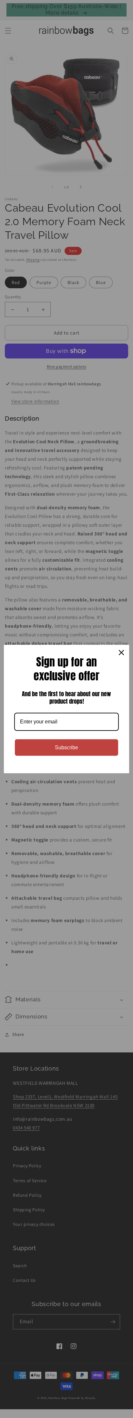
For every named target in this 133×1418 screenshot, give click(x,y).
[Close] (121, 652)
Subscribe (66, 747)
